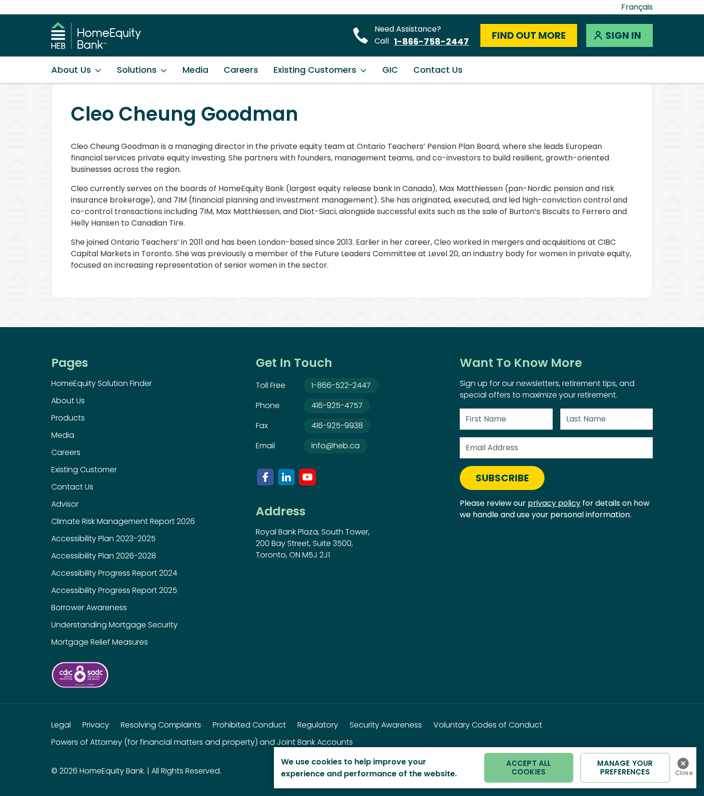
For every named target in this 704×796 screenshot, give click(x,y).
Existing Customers (314, 70)
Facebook (265, 477)
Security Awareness (386, 724)
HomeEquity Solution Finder (101, 383)
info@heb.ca (335, 445)
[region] (485, 767)
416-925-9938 (337, 425)
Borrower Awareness (89, 607)
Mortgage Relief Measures (99, 642)
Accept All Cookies (528, 767)
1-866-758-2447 (431, 41)
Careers (241, 70)
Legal (61, 724)
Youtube (307, 477)
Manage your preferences (625, 767)
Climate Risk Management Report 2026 (123, 521)
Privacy (95, 724)
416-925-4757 (337, 405)
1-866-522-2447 (341, 385)
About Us (71, 70)
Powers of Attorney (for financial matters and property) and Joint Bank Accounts (202, 742)
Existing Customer (84, 469)
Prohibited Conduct (249, 724)
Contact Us (438, 70)
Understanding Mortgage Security (114, 624)
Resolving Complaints (161, 724)
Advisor (65, 504)
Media (195, 70)
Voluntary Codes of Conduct (487, 724)
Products (68, 417)
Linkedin (286, 477)
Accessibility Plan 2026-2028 (103, 555)
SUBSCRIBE (502, 478)
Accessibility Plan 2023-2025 (103, 538)
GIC (390, 70)
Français (637, 6)
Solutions (137, 70)
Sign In (623, 35)
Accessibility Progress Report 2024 (114, 573)
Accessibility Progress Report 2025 (114, 590)
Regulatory (317, 724)
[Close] (683, 763)
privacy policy (554, 503)
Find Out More (529, 35)
